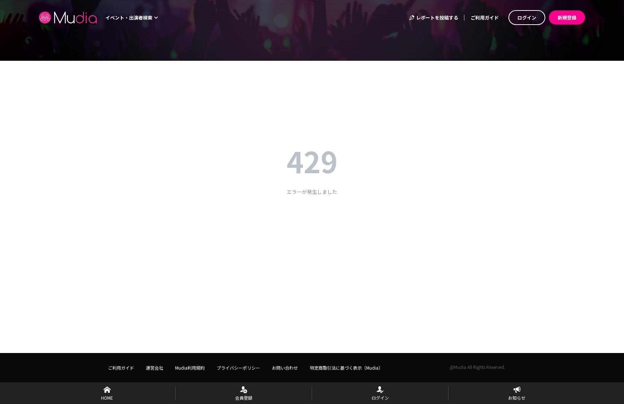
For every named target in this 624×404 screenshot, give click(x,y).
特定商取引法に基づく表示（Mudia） (346, 368)
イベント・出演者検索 (129, 17)
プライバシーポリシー (238, 368)
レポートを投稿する (436, 17)
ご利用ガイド (485, 17)
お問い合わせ (285, 368)
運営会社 (154, 368)
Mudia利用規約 (190, 368)
